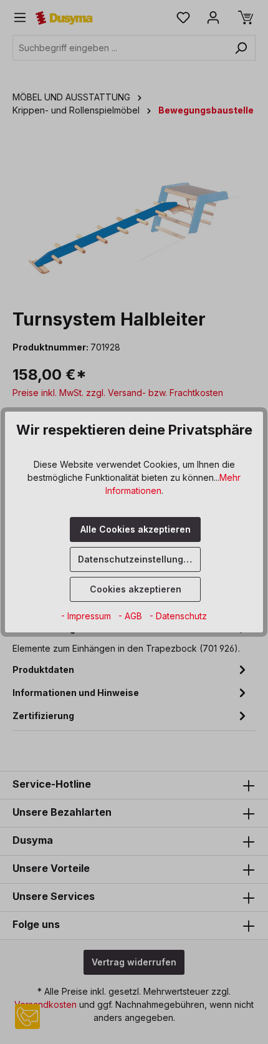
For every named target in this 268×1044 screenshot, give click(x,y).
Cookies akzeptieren (135, 589)
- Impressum (87, 616)
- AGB (131, 616)
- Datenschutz (178, 616)
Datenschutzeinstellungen (136, 559)
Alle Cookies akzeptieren (135, 529)
